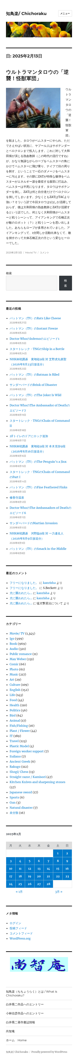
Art (12, 679)
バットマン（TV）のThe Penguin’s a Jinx (38, 461)
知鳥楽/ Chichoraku (26, 13)
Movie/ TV (30, 252)
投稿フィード (18, 928)
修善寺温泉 (17, 497)
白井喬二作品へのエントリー (25, 1004)
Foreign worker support (27, 751)
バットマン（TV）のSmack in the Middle (38, 549)
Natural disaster (21, 807)
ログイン (15, 923)
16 (67, 868)
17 (10, 876)
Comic (14, 664)
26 (30, 884)
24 (11, 884)
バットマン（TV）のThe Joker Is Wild (35, 395)
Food (13, 700)
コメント (44, 252)
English (15, 690)
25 (20, 884)
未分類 (14, 813)
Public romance (21, 654)
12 (29, 868)
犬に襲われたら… (21, 593)
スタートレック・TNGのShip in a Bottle (37, 349)
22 (58, 876)
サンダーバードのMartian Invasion (34, 523)
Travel (14, 741)
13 (39, 868)
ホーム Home (16, 1040)
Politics (15, 710)
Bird (13, 715)
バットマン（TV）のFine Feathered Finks (38, 487)
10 (10, 868)
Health (14, 705)
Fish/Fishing (19, 725)
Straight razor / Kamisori (28, 777)
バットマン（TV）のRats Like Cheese (35, 318)
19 (29, 876)
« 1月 (19, 891)
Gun (13, 802)
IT (11, 736)
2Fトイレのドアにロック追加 (29, 436)
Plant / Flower (20, 731)
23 (67, 876)
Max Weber (18, 659)
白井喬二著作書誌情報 (20, 1022)
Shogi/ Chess (19, 772)
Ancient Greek (20, 761)
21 (48, 876)
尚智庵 (10, 1031)
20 (39, 876)
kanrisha (49, 583)
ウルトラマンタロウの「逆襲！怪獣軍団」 (37, 75)
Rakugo (15, 766)
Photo (14, 669)
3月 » (58, 891)
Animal (15, 720)
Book (13, 643)
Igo (12, 638)
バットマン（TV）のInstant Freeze (34, 328)
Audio (14, 649)
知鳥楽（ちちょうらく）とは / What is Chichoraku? (31, 993)
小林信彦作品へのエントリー (25, 1013)
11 (20, 868)
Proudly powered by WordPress (49, 1052)
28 (48, 884)
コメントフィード (21, 933)
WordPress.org (20, 938)
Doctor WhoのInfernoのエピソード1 (34, 338)
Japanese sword (21, 792)
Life (12, 695)
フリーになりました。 (24, 583)
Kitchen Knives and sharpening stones (37, 782)
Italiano (15, 756)
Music (14, 674)
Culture (15, 684)
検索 (9, 273)
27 (39, 884)
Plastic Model (19, 746)
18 (20, 876)
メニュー (65, 13)
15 (57, 868)
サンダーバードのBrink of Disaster (33, 385)
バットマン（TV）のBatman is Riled (34, 374)
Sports (14, 797)
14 (48, 868)
